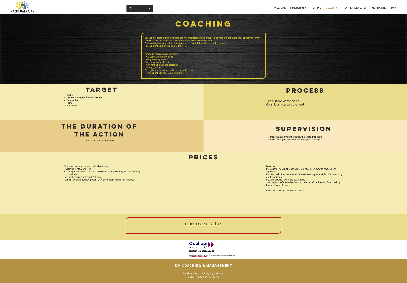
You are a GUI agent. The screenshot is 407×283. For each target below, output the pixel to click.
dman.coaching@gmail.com (207, 273)
